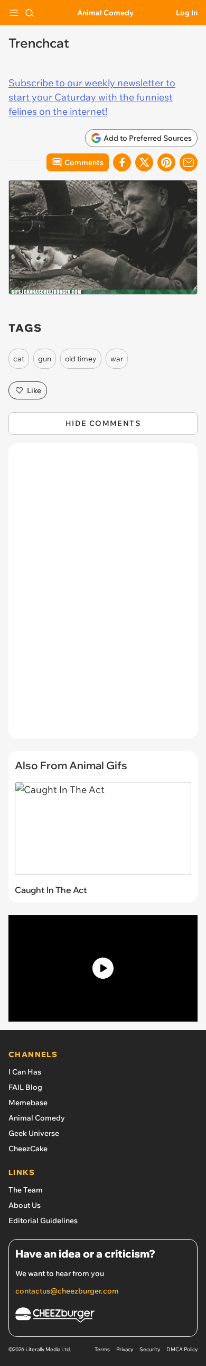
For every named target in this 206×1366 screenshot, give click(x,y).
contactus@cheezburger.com (67, 1291)
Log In (187, 12)
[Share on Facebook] (122, 162)
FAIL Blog (25, 1087)
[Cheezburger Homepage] (103, 1316)
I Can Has (24, 1072)
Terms (102, 1349)
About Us (24, 1205)
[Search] (29, 12)
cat (18, 358)
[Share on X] (144, 162)
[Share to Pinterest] (166, 162)
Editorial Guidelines (43, 1220)
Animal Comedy (105, 12)
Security (149, 1349)
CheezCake (28, 1148)
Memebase (28, 1102)
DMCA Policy (182, 1349)
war (116, 358)
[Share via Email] (189, 162)
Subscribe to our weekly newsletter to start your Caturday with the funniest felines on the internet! (91, 97)
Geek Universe (33, 1133)
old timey (81, 358)
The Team (25, 1190)
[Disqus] (103, 596)
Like (34, 390)
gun (44, 358)
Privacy (124, 1349)
